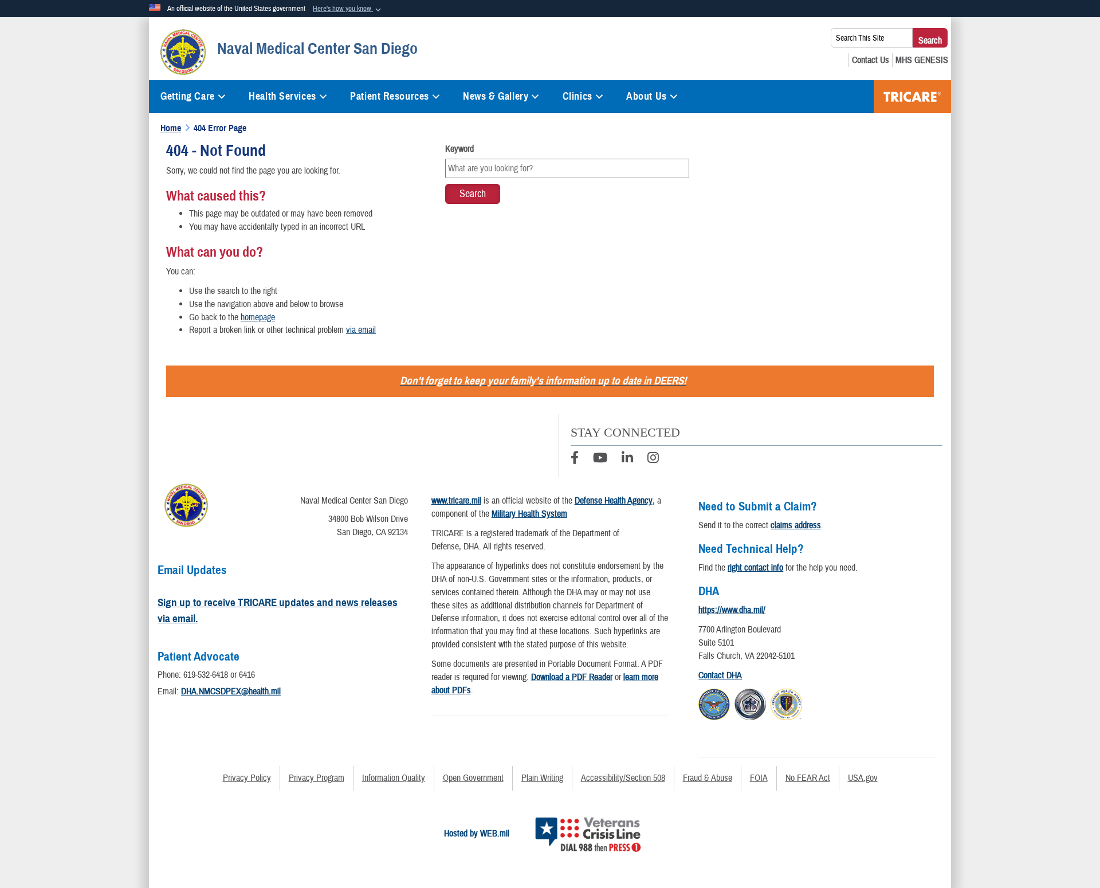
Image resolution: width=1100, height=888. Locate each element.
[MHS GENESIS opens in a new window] (921, 60)
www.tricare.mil (456, 500)
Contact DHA (720, 675)
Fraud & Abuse (707, 778)
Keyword (459, 149)
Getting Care (187, 96)
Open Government (473, 778)
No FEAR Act (807, 778)
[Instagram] (653, 459)
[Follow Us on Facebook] (575, 459)
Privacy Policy (247, 778)
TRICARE (912, 96)
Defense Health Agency (614, 500)
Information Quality (393, 778)
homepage (258, 317)
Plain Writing (542, 778)
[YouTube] (600, 459)
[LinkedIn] (627, 459)
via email (361, 330)
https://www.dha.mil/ (731, 610)
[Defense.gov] (714, 702)
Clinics (577, 96)
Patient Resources (389, 96)
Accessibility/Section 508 (623, 778)
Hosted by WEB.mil (476, 833)
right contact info (755, 567)
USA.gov (863, 778)
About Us (646, 96)
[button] (348, 9)
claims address (796, 525)
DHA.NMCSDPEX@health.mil (231, 691)
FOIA (759, 778)
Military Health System (529, 514)
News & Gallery (495, 96)
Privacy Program (316, 778)
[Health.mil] (750, 702)
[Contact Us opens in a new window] (870, 60)
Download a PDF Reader (571, 677)
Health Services (282, 96)
